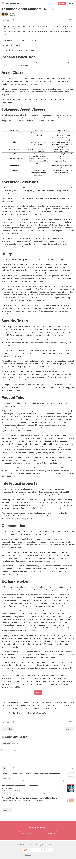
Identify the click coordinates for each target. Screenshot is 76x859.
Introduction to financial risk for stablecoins (20, 786)
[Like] (4, 20)
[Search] (72, 768)
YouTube (22, 45)
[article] (38, 777)
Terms (44, 845)
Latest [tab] (9, 768)
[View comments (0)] (8, 20)
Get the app (48, 850)
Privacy (38, 845)
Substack (28, 855)
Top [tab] (4, 768)
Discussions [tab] (16, 768)
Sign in (70, 3)
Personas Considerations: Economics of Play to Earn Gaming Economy (31, 773)
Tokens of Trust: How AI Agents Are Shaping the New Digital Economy (31, 798)
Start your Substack (33, 850)
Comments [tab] (6, 743)
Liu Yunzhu (13, 790)
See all (5, 810)
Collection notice (52, 845)
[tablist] (10, 743)
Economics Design (8, 788)
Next (68, 729)
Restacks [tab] (15, 743)
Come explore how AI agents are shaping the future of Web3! (22, 801)
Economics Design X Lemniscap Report (15, 776)
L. (16, 13)
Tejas (11, 13)
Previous (9, 729)
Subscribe (62, 3)
